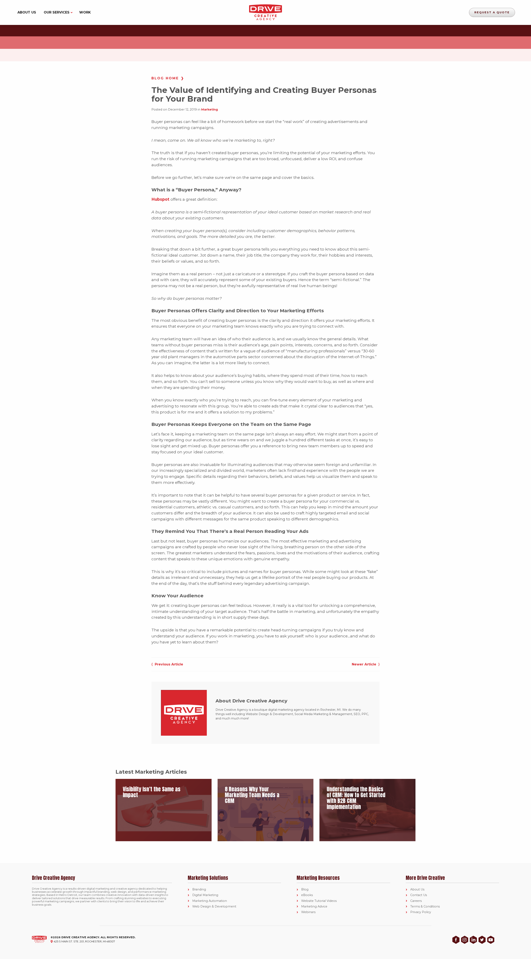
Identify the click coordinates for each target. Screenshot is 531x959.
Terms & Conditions (425, 906)
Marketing (209, 109)
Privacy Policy (420, 912)
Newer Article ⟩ (366, 664)
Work (85, 12)
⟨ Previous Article (167, 664)
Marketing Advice (314, 906)
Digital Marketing (205, 895)
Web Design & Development (214, 906)
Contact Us (418, 895)
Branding (199, 889)
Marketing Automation (209, 901)
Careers (416, 901)
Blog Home (165, 78)
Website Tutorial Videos (319, 901)
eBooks (307, 895)
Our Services (56, 12)
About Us (26, 12)
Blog (304, 889)
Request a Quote (492, 12)
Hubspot (160, 199)
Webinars (308, 912)
